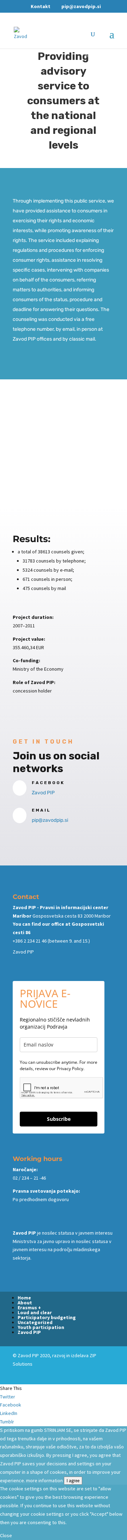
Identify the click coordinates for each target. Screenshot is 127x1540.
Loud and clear (35, 1312)
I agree (73, 1481)
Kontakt (40, 6)
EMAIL (41, 810)
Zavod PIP (43, 793)
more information (44, 1480)
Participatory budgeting (47, 1317)
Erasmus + (29, 1307)
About (25, 1302)
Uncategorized (35, 1322)
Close (6, 1535)
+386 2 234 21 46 (30, 941)
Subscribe (59, 1119)
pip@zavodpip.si (50, 820)
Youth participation (41, 1327)
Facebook (48, 782)
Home (24, 1297)
